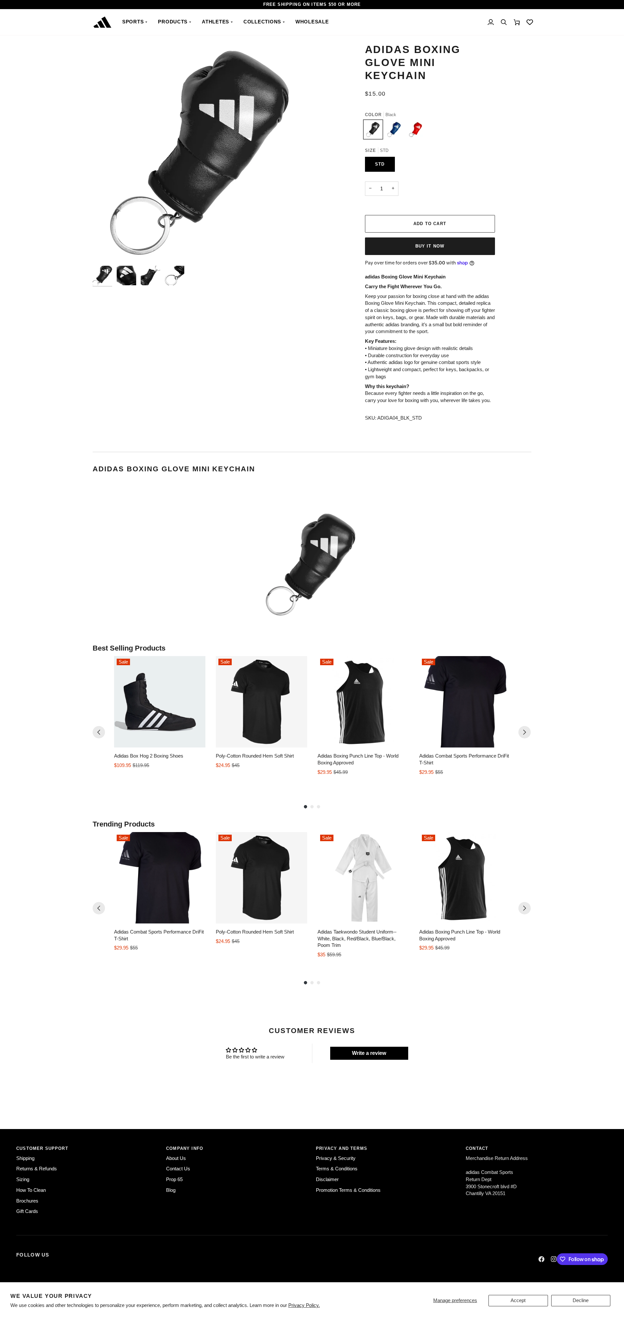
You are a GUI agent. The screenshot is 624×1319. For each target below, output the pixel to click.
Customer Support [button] (42, 1148)
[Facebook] (541, 1259)
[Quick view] (198, 740)
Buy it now (430, 246)
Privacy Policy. (304, 1305)
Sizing (22, 1179)
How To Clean (31, 1190)
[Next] (524, 732)
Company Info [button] (184, 1148)
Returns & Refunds (36, 1168)
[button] (135, 22)
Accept (518, 1300)
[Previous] (99, 732)
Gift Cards (27, 1211)
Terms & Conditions (337, 1168)
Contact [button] (477, 1148)
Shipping (25, 1158)
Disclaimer (327, 1179)
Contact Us (178, 1168)
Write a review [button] (369, 1053)
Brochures (27, 1201)
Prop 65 (174, 1179)
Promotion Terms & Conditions (348, 1190)
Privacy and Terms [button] (341, 1148)
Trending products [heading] (124, 824)
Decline (581, 1300)
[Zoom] (104, 250)
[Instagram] (554, 1259)
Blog (171, 1190)
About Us (176, 1158)
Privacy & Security (336, 1158)
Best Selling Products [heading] (129, 648)
